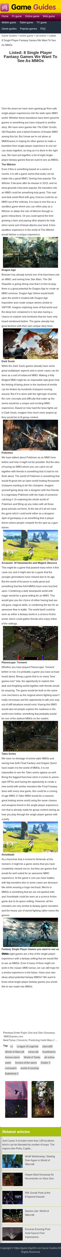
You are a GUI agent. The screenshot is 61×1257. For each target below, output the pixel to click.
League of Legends (27, 1046)
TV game (42, 22)
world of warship (30, 1068)
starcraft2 (47, 1046)
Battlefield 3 (11, 1073)
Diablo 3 (45, 1062)
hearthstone (49, 1052)
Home (5, 16)
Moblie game (9, 22)
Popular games (28, 28)
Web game (49, 16)
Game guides (9, 28)
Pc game (17, 16)
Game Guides (9, 35)
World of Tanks (32, 1057)
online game (26, 35)
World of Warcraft (14, 1052)
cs (11, 1046)
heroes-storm (12, 1057)
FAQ (42, 28)
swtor (8, 1062)
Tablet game (26, 22)
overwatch (11, 1068)
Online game (32, 16)
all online (41, 35)
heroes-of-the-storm (26, 1062)
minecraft (33, 1052)
